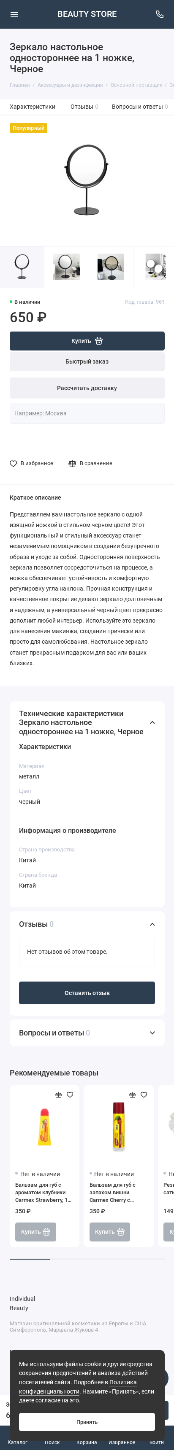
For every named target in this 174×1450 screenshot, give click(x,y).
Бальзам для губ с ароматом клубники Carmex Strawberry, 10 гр (43, 1193)
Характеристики (32, 106)
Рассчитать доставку (87, 388)
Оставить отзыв (87, 993)
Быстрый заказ (87, 361)
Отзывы (85, 106)
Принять (87, 1422)
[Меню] (14, 14)
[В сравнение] (59, 1095)
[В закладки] (70, 1095)
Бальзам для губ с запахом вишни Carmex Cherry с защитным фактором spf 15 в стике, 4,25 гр (117, 1193)
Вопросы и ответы (140, 106)
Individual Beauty (22, 1303)
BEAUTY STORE (87, 14)
